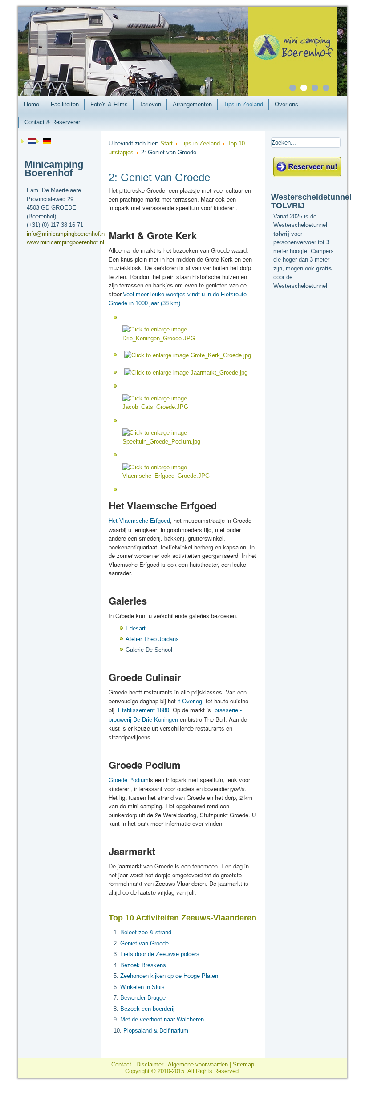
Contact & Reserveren (52, 122)
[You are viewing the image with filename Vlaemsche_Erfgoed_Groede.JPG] (188, 475)
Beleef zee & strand (145, 932)
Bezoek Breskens (143, 965)
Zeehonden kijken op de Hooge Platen (169, 976)
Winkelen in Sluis (142, 987)
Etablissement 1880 (143, 710)
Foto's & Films (109, 104)
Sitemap (243, 1064)
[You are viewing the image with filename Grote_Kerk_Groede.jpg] (187, 355)
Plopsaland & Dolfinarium (155, 1030)
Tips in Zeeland (243, 104)
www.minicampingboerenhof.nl (65, 242)
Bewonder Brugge (143, 997)
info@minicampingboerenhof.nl (66, 233)
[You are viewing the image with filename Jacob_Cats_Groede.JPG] (188, 407)
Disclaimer (149, 1064)
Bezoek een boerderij (147, 1008)
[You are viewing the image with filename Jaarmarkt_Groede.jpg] (186, 372)
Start (166, 143)
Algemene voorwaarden (198, 1064)
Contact (121, 1064)
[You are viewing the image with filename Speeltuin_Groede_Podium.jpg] (188, 441)
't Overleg (190, 701)
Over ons (286, 104)
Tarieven (150, 104)
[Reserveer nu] (307, 174)
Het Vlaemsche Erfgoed (139, 520)
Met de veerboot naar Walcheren (162, 1019)
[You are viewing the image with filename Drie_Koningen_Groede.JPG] (188, 338)
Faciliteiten (65, 104)
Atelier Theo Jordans (152, 639)
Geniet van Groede (144, 943)
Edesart (136, 628)
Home (31, 104)
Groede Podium (129, 780)
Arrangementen (192, 104)
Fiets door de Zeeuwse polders (159, 954)
